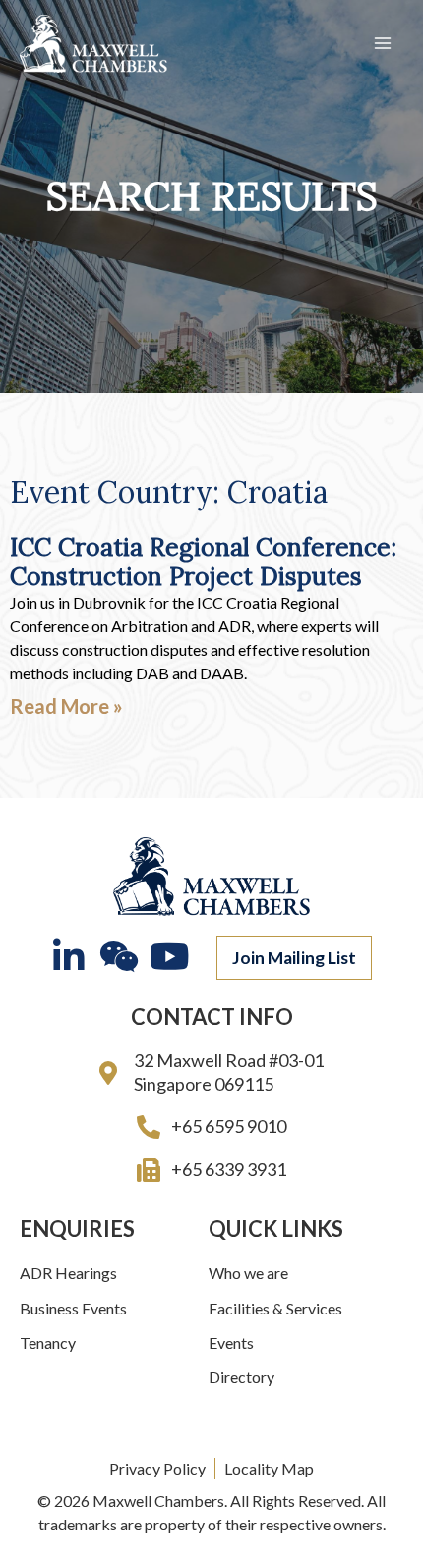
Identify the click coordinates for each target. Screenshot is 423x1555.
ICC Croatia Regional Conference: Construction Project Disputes (203, 561)
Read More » (66, 706)
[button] (294, 958)
